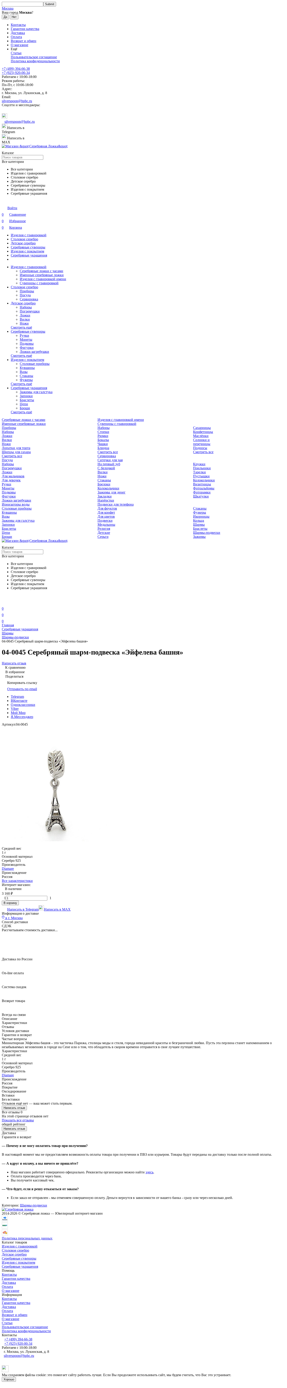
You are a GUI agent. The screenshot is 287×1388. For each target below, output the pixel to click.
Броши (25, 408)
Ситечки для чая (110, 460)
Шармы (199, 524)
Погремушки (30, 311)
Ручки (24, 335)
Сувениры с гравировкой (39, 283)
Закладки (105, 496)
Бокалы (103, 440)
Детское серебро (23, 243)
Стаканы (26, 376)
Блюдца (103, 448)
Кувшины (27, 368)
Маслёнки (201, 436)
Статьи (16, 53)
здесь (149, 1172)
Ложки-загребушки (34, 351)
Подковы (27, 343)
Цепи (24, 404)
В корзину (10, 903)
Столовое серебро (24, 239)
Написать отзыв (14, 1108)
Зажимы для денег (112, 492)
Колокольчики (204, 480)
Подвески (105, 520)
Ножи (24, 323)
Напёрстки (106, 500)
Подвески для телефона (116, 504)
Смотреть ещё (21, 327)
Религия (104, 528)
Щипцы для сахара (16, 452)
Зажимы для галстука (36, 392)
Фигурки (27, 347)
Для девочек (11, 480)
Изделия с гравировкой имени (43, 279)
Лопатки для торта (16, 448)
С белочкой (106, 468)
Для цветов (106, 516)
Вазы (24, 372)
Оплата (16, 37)
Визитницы (202, 484)
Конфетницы (203, 432)
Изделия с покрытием (27, 251)
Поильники (202, 468)
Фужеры (26, 380)
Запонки (26, 396)
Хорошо (9, 1379)
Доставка (18, 33)
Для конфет (106, 512)
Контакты (18, 25)
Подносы (200, 448)
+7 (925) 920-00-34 (16, 73)
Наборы (26, 307)
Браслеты (27, 400)
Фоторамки (202, 492)
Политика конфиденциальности (35, 61)
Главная (8, 625)
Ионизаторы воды (16, 504)
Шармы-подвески (206, 533)
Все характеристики (17, 881)
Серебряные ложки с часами (41, 271)
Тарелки (199, 472)
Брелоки (104, 484)
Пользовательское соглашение (34, 57)
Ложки (25, 315)
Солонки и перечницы (201, 442)
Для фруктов (107, 508)
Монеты (26, 339)
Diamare (8, 869)
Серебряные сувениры (28, 247)
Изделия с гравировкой (28, 235)
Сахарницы (202, 428)
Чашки (103, 444)
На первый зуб (109, 464)
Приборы (27, 291)
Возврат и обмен (23, 41)
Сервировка (29, 299)
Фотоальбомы (203, 488)
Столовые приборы (35, 364)
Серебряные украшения (29, 255)
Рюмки (103, 436)
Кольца (198, 520)
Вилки (25, 319)
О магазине (19, 45)
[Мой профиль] (4, 602)
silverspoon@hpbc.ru (17, 101)
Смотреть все (12, 456)
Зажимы (199, 537)
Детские (104, 533)
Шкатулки (201, 496)
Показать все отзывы (18, 1120)
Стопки (103, 432)
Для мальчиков (13, 476)
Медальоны (106, 524)
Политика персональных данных (27, 1238)
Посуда (25, 295)
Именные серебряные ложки (42, 275)
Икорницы (201, 516)
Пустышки (201, 476)
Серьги (103, 537)
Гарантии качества (25, 29)
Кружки (199, 464)
